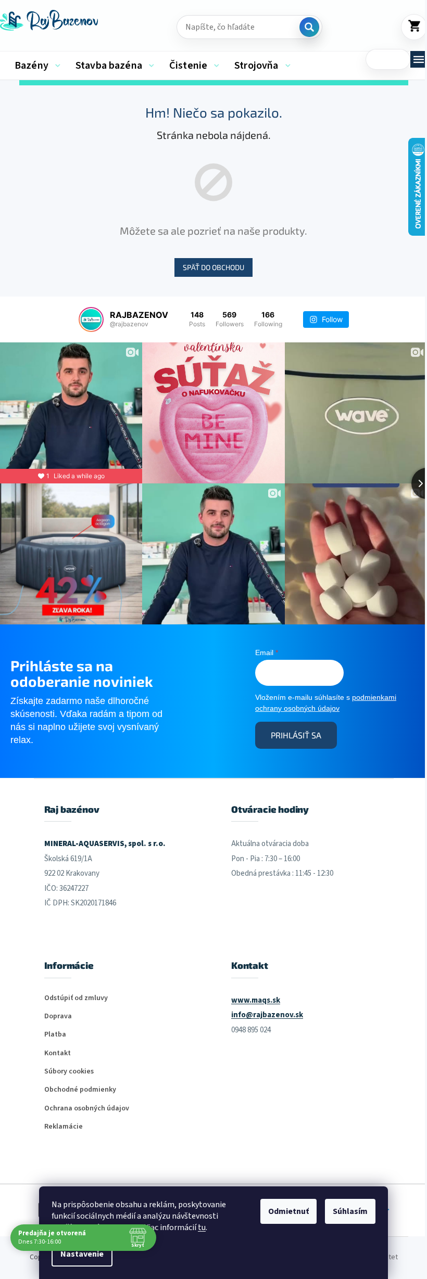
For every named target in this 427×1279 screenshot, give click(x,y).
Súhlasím (350, 1211)
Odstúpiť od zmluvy (76, 998)
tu (202, 1227)
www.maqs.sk (255, 1000)
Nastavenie (82, 1254)
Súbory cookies (69, 1072)
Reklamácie (63, 1127)
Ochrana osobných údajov (86, 1109)
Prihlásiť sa (296, 735)
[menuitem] (37, 65)
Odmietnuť (288, 1211)
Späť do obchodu (213, 267)
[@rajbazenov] (91, 319)
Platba (55, 1035)
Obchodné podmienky (80, 1090)
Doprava (58, 1016)
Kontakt (57, 1053)
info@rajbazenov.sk (267, 1014)
